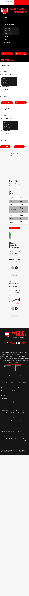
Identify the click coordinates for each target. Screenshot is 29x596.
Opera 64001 (17, 260)
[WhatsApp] (14, 235)
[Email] (14, 233)
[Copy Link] (14, 237)
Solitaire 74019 (11, 301)
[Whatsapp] (15, 402)
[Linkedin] (18, 402)
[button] (16, 60)
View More (14, 275)
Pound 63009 (17, 300)
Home (10, 153)
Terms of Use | (11, 421)
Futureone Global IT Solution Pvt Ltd (9, 438)
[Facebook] (11, 402)
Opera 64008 (11, 260)
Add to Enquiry (15, 228)
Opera (13, 153)
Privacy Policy (18, 421)
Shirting (17, 184)
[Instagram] (13, 402)
